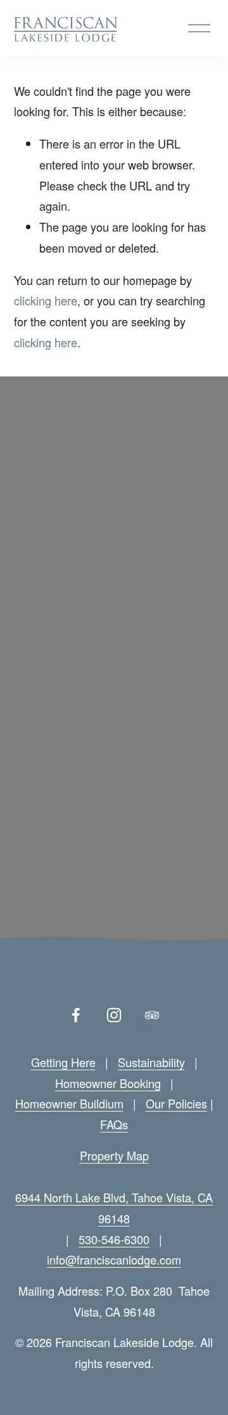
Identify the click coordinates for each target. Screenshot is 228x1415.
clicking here (45, 300)
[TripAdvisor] (152, 1015)
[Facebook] (76, 1015)
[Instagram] (114, 1015)
